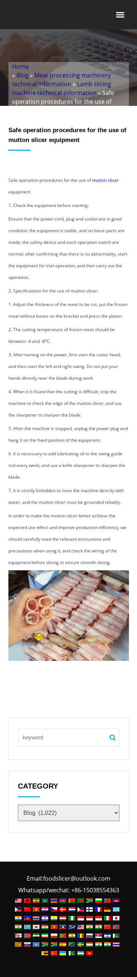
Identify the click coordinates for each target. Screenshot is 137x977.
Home (20, 66)
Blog (22, 75)
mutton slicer (105, 180)
